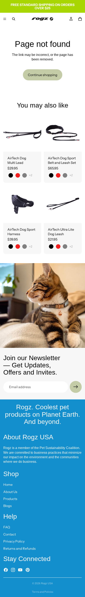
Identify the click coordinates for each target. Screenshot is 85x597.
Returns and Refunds (19, 548)
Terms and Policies (42, 591)
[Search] (13, 18)
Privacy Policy (14, 541)
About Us (10, 492)
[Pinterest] (27, 569)
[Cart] (80, 18)
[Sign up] (76, 387)
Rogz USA (47, 583)
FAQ (6, 527)
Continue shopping (42, 75)
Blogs (7, 506)
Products (10, 499)
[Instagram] (13, 569)
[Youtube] (20, 569)
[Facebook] (5, 569)
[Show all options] (30, 175)
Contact (9, 534)
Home (8, 484)
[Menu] (4, 19)
